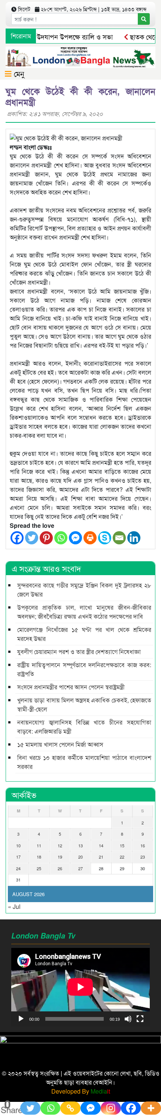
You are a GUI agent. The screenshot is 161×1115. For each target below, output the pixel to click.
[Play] (21, 1019)
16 (142, 845)
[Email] (119, 537)
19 (60, 857)
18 (39, 857)
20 (80, 857)
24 (18, 868)
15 (122, 845)
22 (122, 857)
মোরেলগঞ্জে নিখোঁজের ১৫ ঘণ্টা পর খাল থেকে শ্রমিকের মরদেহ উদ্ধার (84, 634)
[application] (80, 987)
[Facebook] (17, 537)
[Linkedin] (133, 537)
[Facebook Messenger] (75, 537)
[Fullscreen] (140, 1019)
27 (80, 868)
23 (142, 857)
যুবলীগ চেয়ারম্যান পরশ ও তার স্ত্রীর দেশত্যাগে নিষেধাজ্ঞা (79, 651)
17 (18, 857)
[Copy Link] (70, 1108)
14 (101, 845)
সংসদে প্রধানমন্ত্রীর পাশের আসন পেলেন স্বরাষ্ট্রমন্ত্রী (71, 687)
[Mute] (128, 1019)
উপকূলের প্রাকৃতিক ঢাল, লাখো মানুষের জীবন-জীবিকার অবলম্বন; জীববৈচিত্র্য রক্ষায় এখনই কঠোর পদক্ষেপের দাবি (84, 612)
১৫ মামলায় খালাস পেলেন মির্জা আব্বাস (60, 744)
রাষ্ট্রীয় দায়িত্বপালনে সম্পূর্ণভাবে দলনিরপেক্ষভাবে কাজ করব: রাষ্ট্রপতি (84, 669)
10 (18, 845)
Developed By (80, 1091)
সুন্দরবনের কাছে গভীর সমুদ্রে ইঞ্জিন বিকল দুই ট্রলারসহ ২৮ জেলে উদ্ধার (84, 589)
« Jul (14, 906)
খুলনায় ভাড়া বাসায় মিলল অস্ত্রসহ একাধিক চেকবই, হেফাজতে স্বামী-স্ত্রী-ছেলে (84, 704)
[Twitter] (31, 537)
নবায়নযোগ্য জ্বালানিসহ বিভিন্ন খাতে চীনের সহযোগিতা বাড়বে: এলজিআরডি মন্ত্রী (84, 726)
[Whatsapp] (60, 537)
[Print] (90, 537)
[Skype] (104, 537)
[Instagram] (111, 1108)
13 (80, 845)
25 (39, 868)
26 (60, 868)
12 (60, 845)
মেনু (18, 73)
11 (39, 845)
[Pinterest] (46, 537)
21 (101, 857)
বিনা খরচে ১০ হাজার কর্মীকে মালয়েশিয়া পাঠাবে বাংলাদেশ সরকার (84, 762)
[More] (151, 1108)
